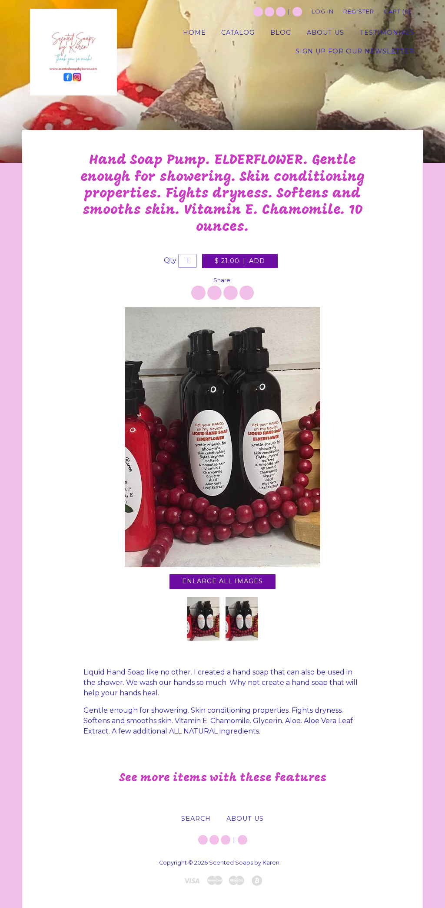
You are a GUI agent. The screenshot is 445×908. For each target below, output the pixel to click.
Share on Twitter (214, 293)
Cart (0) (397, 11)
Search (297, 11)
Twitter (258, 11)
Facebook (269, 11)
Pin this (230, 293)
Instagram (281, 11)
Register (358, 11)
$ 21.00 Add (240, 261)
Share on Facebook (198, 293)
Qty (170, 260)
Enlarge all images (222, 581)
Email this (246, 293)
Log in (323, 11)
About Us (245, 818)
